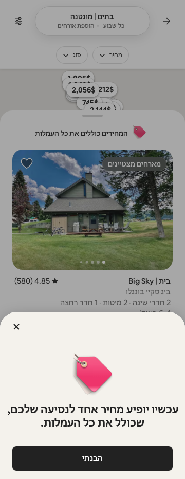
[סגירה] (16, 327)
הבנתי (92, 458)
